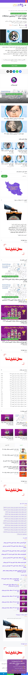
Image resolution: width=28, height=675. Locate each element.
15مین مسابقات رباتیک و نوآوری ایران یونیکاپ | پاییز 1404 (15, 529)
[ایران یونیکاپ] (18, 5)
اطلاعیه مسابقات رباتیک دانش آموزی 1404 (18, 373)
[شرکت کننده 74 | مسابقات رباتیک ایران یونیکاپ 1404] (23, 609)
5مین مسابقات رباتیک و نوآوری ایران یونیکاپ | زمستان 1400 (14, 60)
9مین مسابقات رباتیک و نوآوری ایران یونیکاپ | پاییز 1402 (15, 518)
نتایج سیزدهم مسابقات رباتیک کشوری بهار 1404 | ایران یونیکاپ (10, 461)
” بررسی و (25, 235)
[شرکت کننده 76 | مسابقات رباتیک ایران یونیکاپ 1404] (21, 432)
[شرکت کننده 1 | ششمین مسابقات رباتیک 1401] (23, 451)
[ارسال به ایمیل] (19, 25)
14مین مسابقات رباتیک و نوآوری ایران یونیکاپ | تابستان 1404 (14, 527)
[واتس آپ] (17, 71)
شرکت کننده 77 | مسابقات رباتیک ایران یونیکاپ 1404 (7, 423)
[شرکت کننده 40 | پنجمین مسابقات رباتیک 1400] (7, 159)
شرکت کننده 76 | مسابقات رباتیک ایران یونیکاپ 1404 (21, 437)
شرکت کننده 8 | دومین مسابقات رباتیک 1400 (10, 472)
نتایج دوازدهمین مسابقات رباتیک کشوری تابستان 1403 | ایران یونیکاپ (10, 467)
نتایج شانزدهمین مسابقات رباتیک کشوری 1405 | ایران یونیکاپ (14, 280)
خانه (25, 10)
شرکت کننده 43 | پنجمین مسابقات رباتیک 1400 (22, 151)
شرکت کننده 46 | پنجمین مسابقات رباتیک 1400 (14, 97)
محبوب (21, 445)
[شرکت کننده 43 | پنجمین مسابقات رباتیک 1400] (21, 145)
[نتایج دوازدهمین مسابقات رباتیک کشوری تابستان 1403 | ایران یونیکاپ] (23, 468)
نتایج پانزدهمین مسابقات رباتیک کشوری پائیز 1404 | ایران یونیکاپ (15, 322)
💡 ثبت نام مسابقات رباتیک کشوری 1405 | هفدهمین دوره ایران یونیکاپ (14, 301)
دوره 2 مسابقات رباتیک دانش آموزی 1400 (18, 392)
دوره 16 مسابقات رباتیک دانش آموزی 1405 (18, 388)
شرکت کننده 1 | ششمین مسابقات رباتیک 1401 (10, 449)
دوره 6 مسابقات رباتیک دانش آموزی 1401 (18, 400)
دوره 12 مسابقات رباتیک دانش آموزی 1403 (18, 379)
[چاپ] (7, 71)
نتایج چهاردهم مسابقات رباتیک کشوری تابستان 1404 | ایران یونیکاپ (14, 343)
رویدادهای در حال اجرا (21, 534)
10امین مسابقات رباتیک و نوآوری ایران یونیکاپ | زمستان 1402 (15, 520)
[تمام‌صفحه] (1, 44)
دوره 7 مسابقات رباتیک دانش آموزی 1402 (18, 402)
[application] (14, 37)
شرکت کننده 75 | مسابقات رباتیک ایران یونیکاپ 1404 (7, 437)
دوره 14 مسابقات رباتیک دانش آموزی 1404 (18, 384)
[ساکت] (3, 44)
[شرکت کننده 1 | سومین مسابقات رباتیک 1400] (23, 456)
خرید (22, 235)
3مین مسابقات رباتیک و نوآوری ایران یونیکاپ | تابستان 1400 (15, 507)
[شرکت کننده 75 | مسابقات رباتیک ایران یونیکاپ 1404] (7, 432)
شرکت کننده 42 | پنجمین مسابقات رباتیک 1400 (7, 151)
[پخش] (26, 44)
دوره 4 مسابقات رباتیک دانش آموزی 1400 (18, 396)
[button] (14, 37)
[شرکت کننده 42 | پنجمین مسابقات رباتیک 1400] (7, 145)
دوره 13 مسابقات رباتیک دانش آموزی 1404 (18, 382)
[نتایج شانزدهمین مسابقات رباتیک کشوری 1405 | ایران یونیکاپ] (23, 580)
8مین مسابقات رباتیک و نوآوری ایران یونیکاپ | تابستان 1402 (15, 516)
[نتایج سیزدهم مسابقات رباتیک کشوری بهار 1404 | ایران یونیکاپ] (23, 462)
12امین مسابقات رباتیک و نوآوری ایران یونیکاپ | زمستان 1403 (14, 523)
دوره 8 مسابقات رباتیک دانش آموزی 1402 (18, 404)
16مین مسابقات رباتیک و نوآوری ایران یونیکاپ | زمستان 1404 (15, 532)
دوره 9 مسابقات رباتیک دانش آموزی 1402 (18, 406)
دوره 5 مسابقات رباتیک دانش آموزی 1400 (16, 10)
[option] (14, 96)
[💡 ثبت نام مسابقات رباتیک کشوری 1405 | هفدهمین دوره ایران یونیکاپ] (21, 417)
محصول (19, 235)
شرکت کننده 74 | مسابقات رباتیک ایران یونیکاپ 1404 (10, 608)
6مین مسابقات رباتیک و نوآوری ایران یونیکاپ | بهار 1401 (16, 512)
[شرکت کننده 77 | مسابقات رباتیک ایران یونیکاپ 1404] (7, 417)
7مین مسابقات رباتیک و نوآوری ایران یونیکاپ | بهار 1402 (15, 514)
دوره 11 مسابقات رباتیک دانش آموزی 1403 (18, 377)
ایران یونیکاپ (22, 25)
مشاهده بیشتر (14, 65)
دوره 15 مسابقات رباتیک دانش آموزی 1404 (18, 386)
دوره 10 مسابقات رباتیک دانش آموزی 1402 (18, 375)
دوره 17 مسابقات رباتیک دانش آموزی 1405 (18, 390)
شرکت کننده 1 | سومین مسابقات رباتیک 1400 (10, 455)
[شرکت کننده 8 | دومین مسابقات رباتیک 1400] (23, 474)
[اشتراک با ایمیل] (11, 71)
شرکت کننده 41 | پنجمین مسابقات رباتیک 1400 (21, 164)
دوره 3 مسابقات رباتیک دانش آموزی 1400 (18, 394)
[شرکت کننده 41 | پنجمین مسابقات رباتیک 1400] (21, 159)
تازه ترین (7, 445)
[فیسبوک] (20, 71)
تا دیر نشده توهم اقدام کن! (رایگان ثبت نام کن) (17, 671)
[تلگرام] (14, 71)
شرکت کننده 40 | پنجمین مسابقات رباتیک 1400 (7, 164)
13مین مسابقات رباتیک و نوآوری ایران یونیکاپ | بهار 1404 (15, 525)
